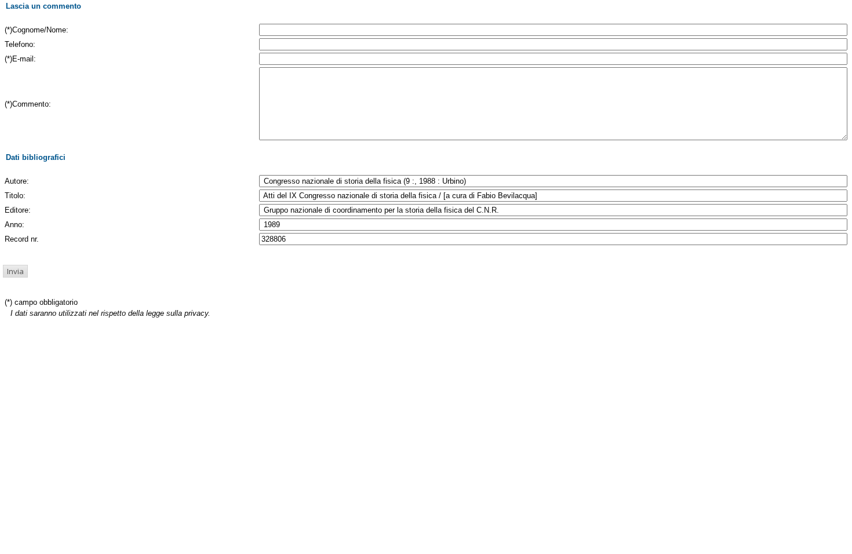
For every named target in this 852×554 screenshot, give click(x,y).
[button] (15, 271)
